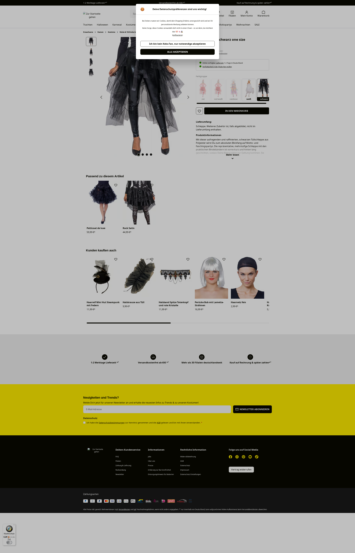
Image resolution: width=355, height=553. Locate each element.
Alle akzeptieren (177, 51)
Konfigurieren (177, 35)
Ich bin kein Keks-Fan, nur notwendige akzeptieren (177, 43)
